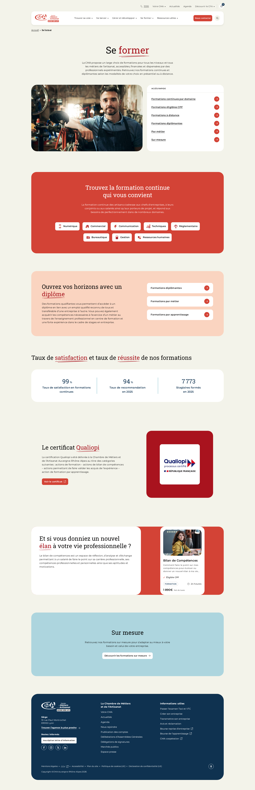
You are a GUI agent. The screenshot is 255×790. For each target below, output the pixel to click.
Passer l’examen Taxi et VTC (175, 708)
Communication (129, 226)
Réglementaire (188, 226)
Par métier (158, 131)
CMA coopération (169, 738)
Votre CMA (158, 6)
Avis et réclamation (170, 723)
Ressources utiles (166, 18)
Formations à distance (165, 115)
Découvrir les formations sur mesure (125, 655)
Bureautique (99, 237)
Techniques (159, 226)
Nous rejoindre (109, 727)
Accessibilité (78, 766)
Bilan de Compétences (180, 560)
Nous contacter (203, 18)
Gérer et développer (123, 18)
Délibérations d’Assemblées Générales (121, 736)
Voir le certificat (53, 481)
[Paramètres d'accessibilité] (211, 766)
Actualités (174, 6)
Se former (145, 18)
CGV (63, 766)
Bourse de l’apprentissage (174, 733)
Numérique (70, 226)
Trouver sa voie (82, 18)
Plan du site (92, 766)
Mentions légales (49, 766)
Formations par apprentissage (170, 314)
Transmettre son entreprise (175, 718)
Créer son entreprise (171, 713)
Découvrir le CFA (204, 6)
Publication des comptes (114, 732)
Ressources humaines (156, 237)
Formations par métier (165, 301)
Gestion (125, 237)
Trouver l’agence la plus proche (59, 727)
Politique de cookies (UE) (113, 766)
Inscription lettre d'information (59, 740)
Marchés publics (109, 746)
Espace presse (108, 751)
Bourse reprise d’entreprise (175, 728)
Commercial (98, 226)
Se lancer (101, 18)
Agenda (187, 6)
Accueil (35, 30)
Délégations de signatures (115, 741)
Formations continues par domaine (173, 99)
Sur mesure (158, 139)
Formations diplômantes (166, 123)
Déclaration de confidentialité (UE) (145, 766)
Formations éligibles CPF (167, 107)
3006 (146, 6)
